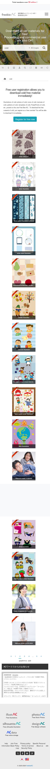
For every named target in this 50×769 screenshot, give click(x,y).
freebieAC (29, 765)
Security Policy (26, 748)
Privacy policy (25, 743)
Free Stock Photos (38, 717)
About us (40, 746)
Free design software (38, 727)
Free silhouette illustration (11, 727)
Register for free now (25, 119)
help (6, 743)
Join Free (14, 743)
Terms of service (28, 746)
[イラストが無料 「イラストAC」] (9, 14)
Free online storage (11, 735)
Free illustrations (11, 718)
